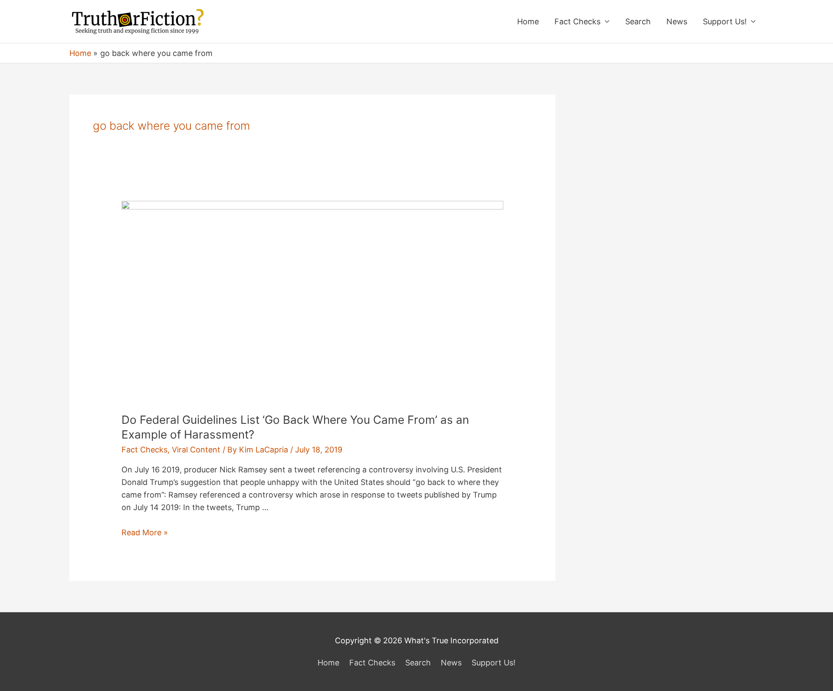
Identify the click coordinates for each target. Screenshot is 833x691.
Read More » (144, 532)
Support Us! (725, 21)
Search (638, 21)
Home (528, 21)
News (676, 21)
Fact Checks (577, 21)
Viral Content (196, 449)
